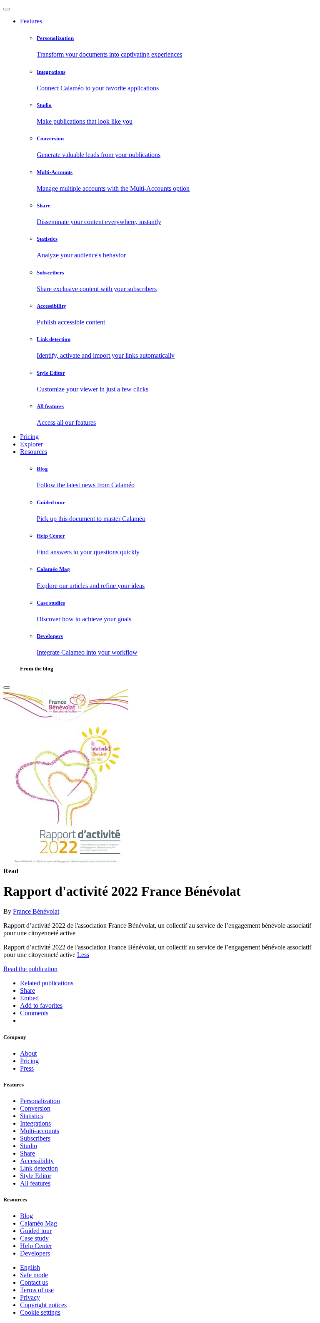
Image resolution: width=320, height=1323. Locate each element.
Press (27, 1068)
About (28, 1053)
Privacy (30, 1297)
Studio (28, 1145)
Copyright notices (43, 1304)
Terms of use (37, 1289)
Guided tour (36, 1230)
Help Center (36, 1245)
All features (35, 1183)
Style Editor (35, 1175)
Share (27, 1153)
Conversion (35, 1108)
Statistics (31, 1115)
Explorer (31, 444)
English (30, 1267)
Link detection (39, 1168)
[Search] (6, 687)
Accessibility (37, 1160)
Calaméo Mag (38, 1223)
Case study (34, 1238)
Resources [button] (33, 451)
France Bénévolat (36, 911)
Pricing (29, 436)
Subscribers (35, 1138)
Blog (26, 1215)
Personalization (40, 1100)
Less (83, 954)
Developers (35, 1253)
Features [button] (31, 21)
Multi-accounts (39, 1130)
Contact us (34, 1282)
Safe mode (34, 1274)
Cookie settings (40, 1312)
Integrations (35, 1123)
